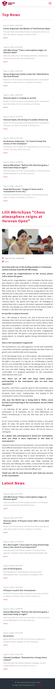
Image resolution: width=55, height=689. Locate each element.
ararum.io (39, 685)
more (5, 38)
